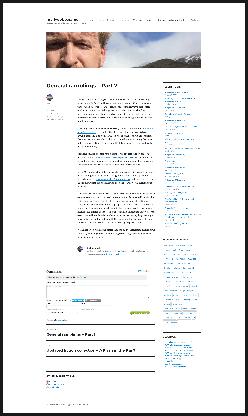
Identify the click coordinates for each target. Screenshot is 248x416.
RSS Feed (53, 381)
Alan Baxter (168, 245)
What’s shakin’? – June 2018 (176, 223)
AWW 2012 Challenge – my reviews (179, 345)
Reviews (125, 20)
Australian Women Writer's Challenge (180, 342)
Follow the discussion (147, 271)
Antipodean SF (170, 250)
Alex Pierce (51, 114)
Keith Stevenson (170, 291)
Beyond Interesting (173, 358)
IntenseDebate (62, 320)
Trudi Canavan (184, 318)
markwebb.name (62, 19)
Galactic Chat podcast (173, 364)
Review (167, 304)
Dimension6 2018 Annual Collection (179, 186)
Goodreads (54, 387)
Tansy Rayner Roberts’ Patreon (177, 114)
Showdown (177, 304)
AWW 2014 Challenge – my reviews (179, 350)
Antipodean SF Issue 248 (175, 167)
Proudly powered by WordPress (75, 405)
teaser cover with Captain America (113, 179)
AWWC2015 (168, 263)
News (101, 20)
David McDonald (184, 272)
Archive (195, 20)
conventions (169, 272)
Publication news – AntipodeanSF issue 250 (183, 148)
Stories (110, 20)
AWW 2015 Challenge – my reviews (179, 353)
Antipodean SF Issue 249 (175, 155)
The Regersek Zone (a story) (176, 193)
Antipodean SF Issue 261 (175, 120)
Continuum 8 (188, 268)
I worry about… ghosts (174, 174)
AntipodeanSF (185, 250)
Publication (168, 300)
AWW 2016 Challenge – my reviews (179, 356)
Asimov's (167, 254)
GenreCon (168, 286)
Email (83, 303)
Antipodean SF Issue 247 (175, 180)
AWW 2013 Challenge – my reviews (179, 348)
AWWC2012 (168, 259)
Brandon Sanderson (172, 268)
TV (194, 318)
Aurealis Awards (189, 254)
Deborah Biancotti (171, 277)
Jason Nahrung (181, 286)
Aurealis (177, 254)
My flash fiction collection (176, 367)
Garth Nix (191, 282)
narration (177, 295)
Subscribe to (52, 313)
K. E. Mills (194, 286)
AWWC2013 (180, 259)
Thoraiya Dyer (169, 318)
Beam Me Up (193, 263)
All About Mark (176, 20)
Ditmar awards (171, 161)
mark (49, 103)
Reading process (190, 300)
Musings (137, 20)
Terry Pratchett (190, 313)
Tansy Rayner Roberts (173, 313)
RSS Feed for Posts (57, 384)
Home (91, 20)
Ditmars (167, 282)
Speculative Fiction (55, 119)
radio (178, 300)
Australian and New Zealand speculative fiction (114, 157)
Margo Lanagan (186, 291)
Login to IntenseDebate (78, 300)
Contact (161, 20)
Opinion (194, 295)
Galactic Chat (178, 282)
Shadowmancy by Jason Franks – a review (182, 127)
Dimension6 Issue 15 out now (177, 208)
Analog (191, 245)
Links (148, 20)
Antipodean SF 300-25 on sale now (179, 92)
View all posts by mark (110, 254)
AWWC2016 (180, 263)
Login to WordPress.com (93, 300)
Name (49, 303)
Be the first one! (84, 277)
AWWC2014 (193, 259)
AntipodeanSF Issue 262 (175, 108)
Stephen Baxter (189, 309)
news (186, 295)
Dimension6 (187, 277)
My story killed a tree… (174, 133)
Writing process (170, 322)
